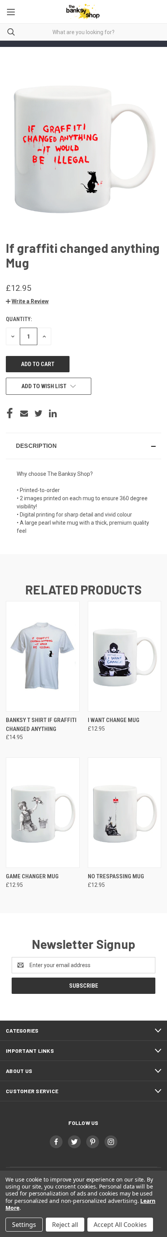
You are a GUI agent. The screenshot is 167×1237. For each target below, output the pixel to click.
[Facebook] (10, 413)
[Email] (24, 413)
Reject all (65, 1224)
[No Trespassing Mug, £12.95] (124, 812)
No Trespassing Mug (116, 876)
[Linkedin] (53, 413)
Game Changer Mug (32, 876)
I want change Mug (113, 720)
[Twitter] (38, 413)
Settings (24, 1224)
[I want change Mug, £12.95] (124, 656)
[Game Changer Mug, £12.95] (42, 812)
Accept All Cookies (120, 1224)
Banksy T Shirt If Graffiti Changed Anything (41, 725)
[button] (27, 301)
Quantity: (19, 319)
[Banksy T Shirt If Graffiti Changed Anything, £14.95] (42, 656)
